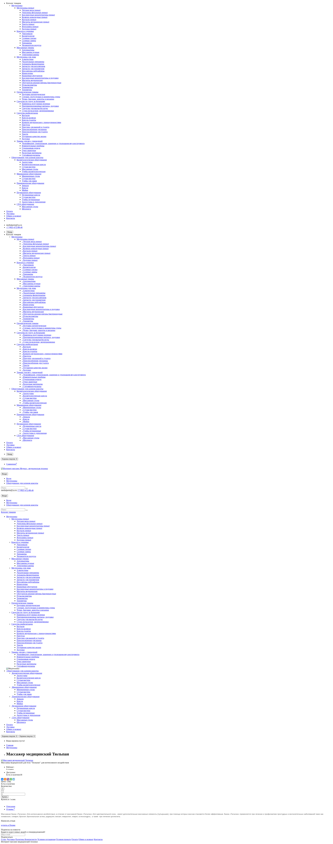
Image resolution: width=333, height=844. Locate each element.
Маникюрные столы (31, 176)
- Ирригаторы (28, 304)
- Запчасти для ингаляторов (34, 297)
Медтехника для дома (26, 57)
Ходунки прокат (29, 29)
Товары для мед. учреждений (30, 141)
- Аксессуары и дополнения (34, 433)
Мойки (25, 190)
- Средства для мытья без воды (35, 340)
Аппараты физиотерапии (33, 64)
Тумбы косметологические (34, 171)
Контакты (10, 218)
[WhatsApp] (11, 779)
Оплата (9, 211)
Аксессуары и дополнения (33, 202)
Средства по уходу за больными (31, 101)
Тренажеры (27, 43)
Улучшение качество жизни (34, 136)
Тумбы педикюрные (31, 199)
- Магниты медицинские (33, 312)
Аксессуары (27, 162)
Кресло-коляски (29, 118)
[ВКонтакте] (2, 779)
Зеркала (25, 185)
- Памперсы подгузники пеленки (36, 335)
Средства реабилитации (27, 113)
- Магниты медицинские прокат (36, 253)
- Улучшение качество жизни (34, 368)
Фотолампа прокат (30, 26)
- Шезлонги (27, 440)
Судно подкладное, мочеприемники (38, 111)
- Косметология (29, 267)
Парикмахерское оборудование (30, 183)
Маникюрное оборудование (29, 174)
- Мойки (25, 421)
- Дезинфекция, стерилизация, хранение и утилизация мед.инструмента (54, 375)
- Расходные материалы (32, 384)
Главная (9, 745)
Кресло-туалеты (29, 120)
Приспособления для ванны (34, 129)
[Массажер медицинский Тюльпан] (17, 760)
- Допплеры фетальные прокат (35, 244)
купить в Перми (8, 825)
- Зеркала (26, 417)
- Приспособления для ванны (35, 361)
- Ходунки (26, 370)
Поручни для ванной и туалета (35, 127)
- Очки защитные (29, 382)
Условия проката (63, 839)
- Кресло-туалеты (29, 351)
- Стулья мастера (29, 398)
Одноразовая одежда (31, 148)
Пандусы (26, 125)
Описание (10, 806)
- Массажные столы (30, 400)
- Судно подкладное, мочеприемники (38, 342)
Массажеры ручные (30, 52)
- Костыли (26, 347)
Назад (9, 232)
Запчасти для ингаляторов (33, 66)
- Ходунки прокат (30, 260)
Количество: (6, 786)
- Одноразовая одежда (31, 379)
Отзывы (10, 809)
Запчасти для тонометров (33, 69)
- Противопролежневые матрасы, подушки (41, 337)
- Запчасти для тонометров (34, 300)
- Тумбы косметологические (34, 403)
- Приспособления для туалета (35, 363)
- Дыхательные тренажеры (33, 293)
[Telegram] (13, 779)
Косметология (28, 36)
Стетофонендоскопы (31, 155)
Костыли (26, 115)
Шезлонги (26, 209)
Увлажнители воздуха (31, 45)
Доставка (10, 213)
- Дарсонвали (28, 265)
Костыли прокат (29, 19)
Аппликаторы (28, 50)
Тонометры (27, 90)
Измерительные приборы (33, 146)
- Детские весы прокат (32, 241)
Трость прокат (28, 24)
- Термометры (28, 319)
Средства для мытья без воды (35, 108)
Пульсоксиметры (29, 85)
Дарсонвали (27, 33)
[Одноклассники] (5, 779)
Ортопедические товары (27, 92)
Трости (25, 134)
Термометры (27, 87)
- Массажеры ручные (31, 283)
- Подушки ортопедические (34, 326)
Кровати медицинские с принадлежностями (41, 122)
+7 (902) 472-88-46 (14, 227)
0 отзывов (10, 769)
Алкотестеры (27, 59)
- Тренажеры (27, 274)
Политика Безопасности (26, 839)
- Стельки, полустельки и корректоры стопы (41, 328)
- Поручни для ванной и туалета (36, 358)
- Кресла (25, 419)
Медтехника (16, 5)
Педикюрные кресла (31, 195)
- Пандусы (26, 356)
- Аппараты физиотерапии (33, 295)
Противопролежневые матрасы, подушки (40, 106)
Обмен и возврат (13, 216)
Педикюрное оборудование (29, 192)
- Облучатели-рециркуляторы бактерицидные (42, 314)
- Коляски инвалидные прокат (35, 248)
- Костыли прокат (29, 251)
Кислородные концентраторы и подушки (40, 78)
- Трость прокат (29, 255)
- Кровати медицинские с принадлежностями (42, 354)
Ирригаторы (27, 73)
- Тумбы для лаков (30, 412)
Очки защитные (29, 150)
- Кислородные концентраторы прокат (39, 246)
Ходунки (26, 139)
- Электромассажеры (31, 286)
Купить (5, 797)
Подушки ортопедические (33, 94)
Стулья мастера (28, 167)
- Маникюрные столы (31, 407)
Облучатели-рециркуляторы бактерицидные (41, 83)
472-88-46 (25, 490)
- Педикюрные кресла (31, 426)
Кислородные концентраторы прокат (38, 15)
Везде (8, 478)
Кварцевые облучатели (32, 76)
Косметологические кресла (34, 164)
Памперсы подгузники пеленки (36, 104)
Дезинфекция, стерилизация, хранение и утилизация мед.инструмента (53, 143)
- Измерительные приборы (34, 377)
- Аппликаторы (29, 281)
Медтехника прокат (25, 8)
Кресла (25, 188)
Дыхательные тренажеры (33, 62)
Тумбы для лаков (29, 181)
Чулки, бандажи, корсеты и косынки (38, 99)
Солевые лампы (29, 40)
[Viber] (8, 779)
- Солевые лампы (29, 272)
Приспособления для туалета (35, 132)
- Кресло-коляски (29, 349)
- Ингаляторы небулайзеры (34, 302)
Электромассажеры (30, 55)
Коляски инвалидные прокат (34, 17)
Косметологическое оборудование (32, 160)
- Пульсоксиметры (30, 316)
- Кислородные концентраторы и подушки (41, 309)
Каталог (8, 512)
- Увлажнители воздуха (32, 276)
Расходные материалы (31, 153)
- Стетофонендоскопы (31, 386)
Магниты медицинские (32, 80)
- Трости (25, 365)
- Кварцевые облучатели (33, 307)
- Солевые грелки (29, 269)
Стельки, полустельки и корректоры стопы (41, 97)
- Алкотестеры (28, 290)
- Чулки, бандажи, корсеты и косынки (38, 330)
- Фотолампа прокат (31, 258)
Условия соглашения (46, 839)
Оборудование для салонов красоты (27, 157)
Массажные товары (25, 47)
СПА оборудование (25, 204)
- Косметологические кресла (34, 396)
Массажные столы (30, 169)
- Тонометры (27, 321)
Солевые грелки (29, 38)
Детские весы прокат (31, 10)
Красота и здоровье (25, 31)
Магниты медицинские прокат (35, 22)
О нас (3, 839)
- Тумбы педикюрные (31, 431)
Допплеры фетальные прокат (35, 12)
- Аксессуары (28, 393)
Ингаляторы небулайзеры (33, 71)
